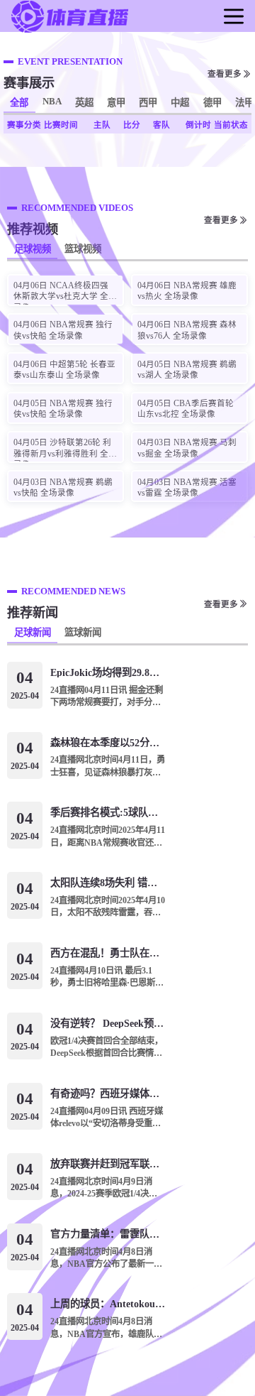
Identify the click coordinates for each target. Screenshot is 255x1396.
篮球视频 (82, 249)
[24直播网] (69, 31)
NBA (52, 101)
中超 (180, 102)
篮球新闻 (82, 632)
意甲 (116, 102)
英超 (84, 102)
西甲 (148, 102)
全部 (19, 102)
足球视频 (32, 249)
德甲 (212, 102)
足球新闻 (32, 632)
